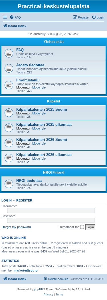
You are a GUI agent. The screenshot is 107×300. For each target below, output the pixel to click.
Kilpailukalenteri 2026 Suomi (41, 139)
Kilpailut (53, 101)
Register (24, 200)
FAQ (20, 50)
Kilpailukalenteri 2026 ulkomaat (44, 155)
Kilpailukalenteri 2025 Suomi (41, 109)
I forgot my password (16, 227)
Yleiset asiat (54, 42)
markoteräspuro (26, 270)
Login (6, 200)
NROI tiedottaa (29, 180)
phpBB (38, 289)
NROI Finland (53, 172)
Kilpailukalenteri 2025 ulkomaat (44, 124)
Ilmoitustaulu (28, 80)
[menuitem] (15, 17)
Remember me (69, 227)
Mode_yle (39, 87)
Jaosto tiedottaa (30, 65)
